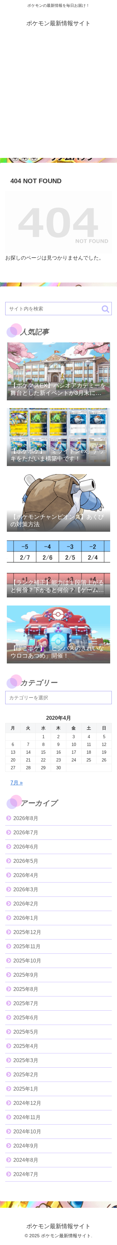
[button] (105, 309)
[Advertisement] (58, 99)
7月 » (16, 782)
